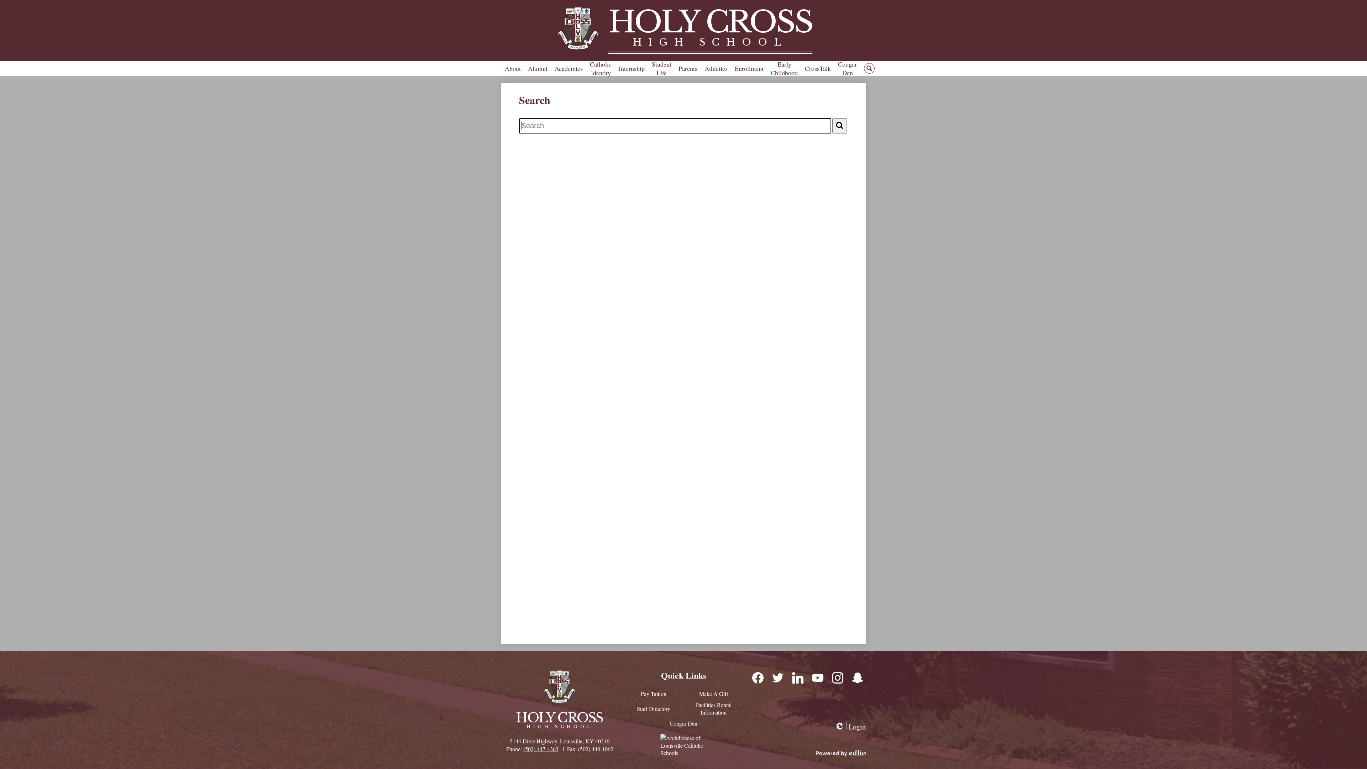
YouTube (817, 677)
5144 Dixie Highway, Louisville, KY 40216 (559, 741)
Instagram (837, 677)
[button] (512, 68)
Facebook (757, 677)
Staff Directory (653, 708)
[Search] (839, 126)
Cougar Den (683, 723)
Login (850, 726)
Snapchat (857, 677)
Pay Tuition (653, 693)
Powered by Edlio (841, 753)
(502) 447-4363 (541, 749)
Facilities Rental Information (714, 708)
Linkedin (797, 677)
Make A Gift (713, 693)
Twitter (777, 677)
